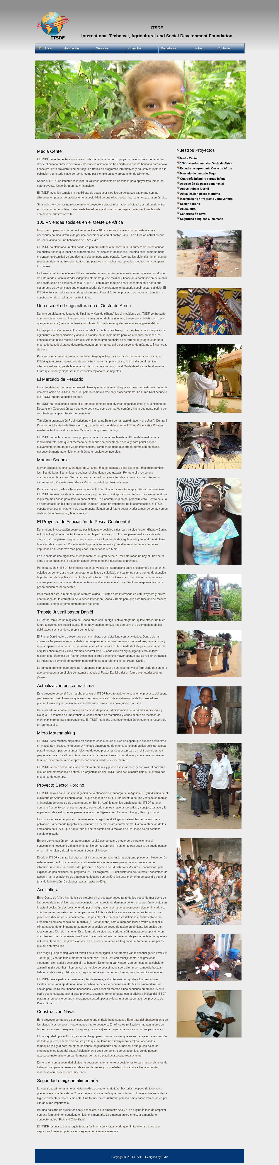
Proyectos (134, 48)
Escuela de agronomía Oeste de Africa (206, 168)
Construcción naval (193, 213)
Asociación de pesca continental (202, 183)
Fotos (198, 48)
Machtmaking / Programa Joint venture (206, 198)
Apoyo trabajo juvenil (194, 188)
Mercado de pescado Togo (198, 173)
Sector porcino (190, 203)
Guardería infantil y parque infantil (203, 178)
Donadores (168, 48)
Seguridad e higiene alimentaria (201, 219)
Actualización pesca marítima (200, 193)
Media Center (189, 158)
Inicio (48, 48)
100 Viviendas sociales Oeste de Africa (206, 163)
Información (71, 48)
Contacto (224, 48)
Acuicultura (188, 208)
